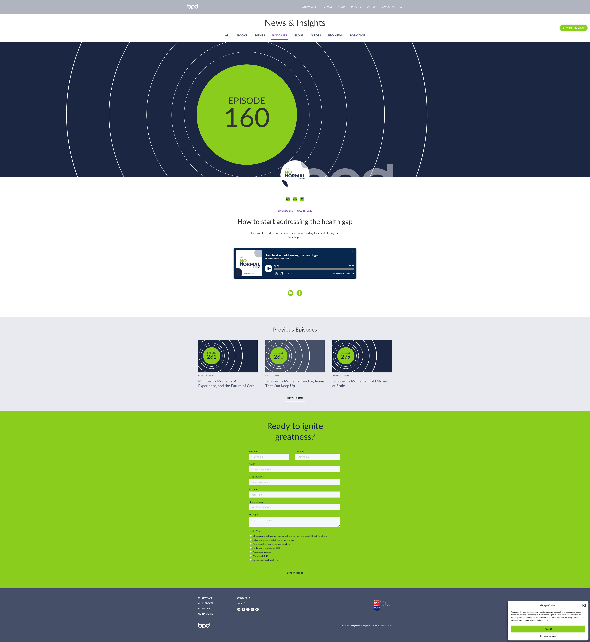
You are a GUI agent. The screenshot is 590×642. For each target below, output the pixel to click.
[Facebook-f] (243, 609)
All (227, 35)
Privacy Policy (386, 626)
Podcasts (279, 35)
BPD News (335, 35)
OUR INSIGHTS (205, 614)
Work (341, 7)
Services (327, 7)
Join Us (371, 7)
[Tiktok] (257, 609)
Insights (356, 7)
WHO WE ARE (205, 598)
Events (259, 35)
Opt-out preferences (548, 636)
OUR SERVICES (205, 603)
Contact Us (388, 7)
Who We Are (309, 7)
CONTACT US (243, 598)
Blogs (298, 35)
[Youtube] (252, 609)
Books (242, 35)
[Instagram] (248, 609)
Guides (316, 35)
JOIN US (241, 603)
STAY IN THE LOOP (573, 28)
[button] (583, 605)
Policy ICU (357, 35)
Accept (548, 629)
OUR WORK (204, 609)
